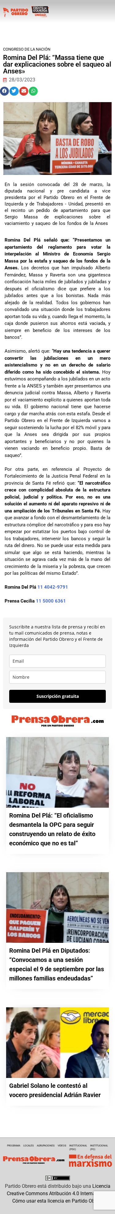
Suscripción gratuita (57, 696)
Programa (13, 1145)
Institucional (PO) (99, 1147)
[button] (4, 91)
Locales (28, 1145)
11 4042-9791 (52, 587)
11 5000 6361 (51, 601)
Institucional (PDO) (78, 1147)
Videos (62, 1145)
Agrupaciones (46, 1145)
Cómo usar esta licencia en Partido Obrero (57, 1201)
